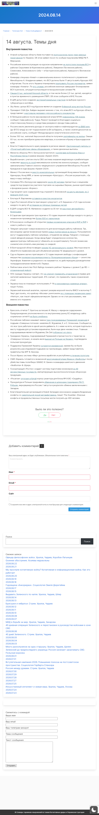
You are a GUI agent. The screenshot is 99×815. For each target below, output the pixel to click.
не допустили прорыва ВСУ (76, 64)
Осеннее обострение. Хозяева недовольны (27, 560)
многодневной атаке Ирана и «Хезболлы (66, 359)
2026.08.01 (11, 656)
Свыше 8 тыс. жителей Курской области (29, 93)
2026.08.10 (11, 613)
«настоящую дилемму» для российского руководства (49, 113)
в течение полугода (79, 355)
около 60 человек (56, 182)
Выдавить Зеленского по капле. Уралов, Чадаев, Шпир (33, 594)
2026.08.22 (11, 563)
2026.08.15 (11, 591)
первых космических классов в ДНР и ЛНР (66, 222)
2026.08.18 (11, 582)
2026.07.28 (11, 677)
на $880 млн (84, 126)
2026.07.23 (11, 693)
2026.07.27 (11, 680)
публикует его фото (62, 332)
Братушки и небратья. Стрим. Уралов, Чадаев (29, 603)
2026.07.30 (11, 671)
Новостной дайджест (34, 31)
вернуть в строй (28, 162)
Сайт (11, 493)
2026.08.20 (11, 576)
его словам (38, 86)
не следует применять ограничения (61, 274)
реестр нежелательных (43, 172)
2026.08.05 (11, 637)
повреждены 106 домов (73, 117)
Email (12, 483)
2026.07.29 (11, 674)
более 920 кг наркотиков (47, 218)
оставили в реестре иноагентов (47, 198)
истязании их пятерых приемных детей (48, 205)
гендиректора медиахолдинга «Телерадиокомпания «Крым (49, 257)
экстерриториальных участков (50, 100)
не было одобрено (38, 316)
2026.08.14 (11, 597)
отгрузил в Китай (29, 378)
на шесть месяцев (75, 192)
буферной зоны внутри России (76, 106)
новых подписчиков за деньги (62, 232)
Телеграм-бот (17, 31)
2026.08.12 (11, 606)
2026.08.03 (11, 643)
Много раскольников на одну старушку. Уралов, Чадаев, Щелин (38, 646)
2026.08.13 (11, 600)
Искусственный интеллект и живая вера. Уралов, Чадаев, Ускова (39, 686)
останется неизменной (52, 346)
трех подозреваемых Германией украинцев (66, 320)
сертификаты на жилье (74, 136)
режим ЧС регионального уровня (57, 248)
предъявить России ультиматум (70, 83)
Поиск (9, 536)
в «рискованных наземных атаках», (71, 284)
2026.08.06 (11, 631)
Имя (12, 472)
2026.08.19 (11, 579)
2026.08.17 (11, 588)
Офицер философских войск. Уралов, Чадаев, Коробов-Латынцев (39, 557)
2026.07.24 (11, 689)
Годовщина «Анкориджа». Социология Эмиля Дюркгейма (35, 585)
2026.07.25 (11, 683)
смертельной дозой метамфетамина (39, 395)
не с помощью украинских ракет (75, 293)
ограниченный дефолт (20, 270)
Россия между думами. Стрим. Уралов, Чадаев (30, 668)
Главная (6, 31)
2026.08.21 (11, 566)
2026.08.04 (11, 640)
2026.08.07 (11, 619)
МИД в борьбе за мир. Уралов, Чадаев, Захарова (31, 622)
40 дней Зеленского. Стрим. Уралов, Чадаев (28, 634)
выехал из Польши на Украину (59, 339)
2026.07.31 (11, 659)
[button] (95, 3)
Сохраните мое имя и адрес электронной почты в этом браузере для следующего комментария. (47, 505)
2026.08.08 (11, 616)
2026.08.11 (11, 609)
